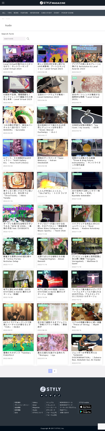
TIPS (10, 13)
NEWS (16, 13)
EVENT (56, 13)
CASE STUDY (46, 13)
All (3, 19)
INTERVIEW (34, 13)
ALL (4, 13)
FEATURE (24, 13)
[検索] (28, 38)
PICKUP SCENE (68, 13)
